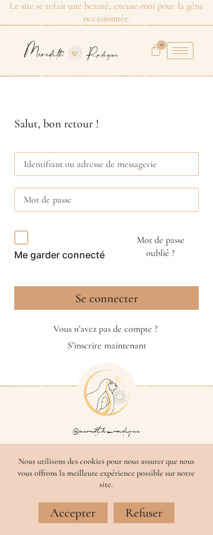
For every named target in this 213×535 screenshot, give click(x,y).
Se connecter (106, 298)
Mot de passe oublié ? (161, 246)
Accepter (73, 512)
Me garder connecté (59, 255)
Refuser (144, 512)
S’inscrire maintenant (106, 345)
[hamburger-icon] (180, 50)
